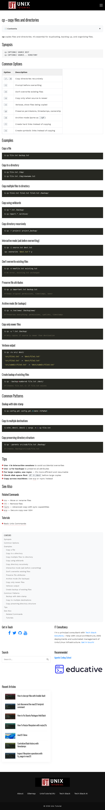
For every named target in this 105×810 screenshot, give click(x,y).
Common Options (11, 543)
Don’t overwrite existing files (18, 571)
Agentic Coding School (62, 657)
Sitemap (31, 793)
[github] (19, 633)
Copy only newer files (15, 582)
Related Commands (14, 614)
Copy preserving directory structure (21, 604)
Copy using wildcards (15, 561)
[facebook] (9, 633)
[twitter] (14, 633)
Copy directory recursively (17, 564)
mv (5, 500)
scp (34, 478)
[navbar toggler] (101, 5)
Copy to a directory (14, 553)
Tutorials (9, 618)
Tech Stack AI (81, 793)
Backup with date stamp (16, 596)
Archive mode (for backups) (17, 579)
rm (5, 503)
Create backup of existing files (19, 589)
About (20, 793)
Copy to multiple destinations (18, 600)
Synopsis (7, 539)
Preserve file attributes (15, 575)
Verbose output (12, 586)
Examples (8, 546)
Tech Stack (64, 793)
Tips (5, 607)
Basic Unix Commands (15, 523)
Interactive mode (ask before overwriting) (23, 568)
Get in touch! (87, 642)
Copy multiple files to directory (19, 557)
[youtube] (24, 633)
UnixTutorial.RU (47, 793)
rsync (6, 507)
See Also (7, 611)
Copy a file (10, 550)
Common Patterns (11, 593)
